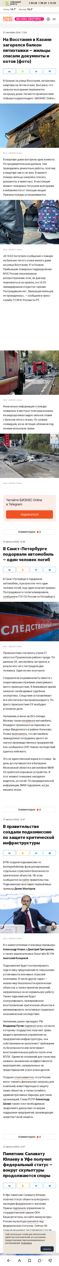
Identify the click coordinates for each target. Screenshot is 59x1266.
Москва (22, 9)
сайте (25, 879)
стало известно (23, 1077)
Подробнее (26, 1243)
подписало (19, 1208)
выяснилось (19, 733)
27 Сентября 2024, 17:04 (15, 32)
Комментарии (29, 531)
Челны (6, 9)
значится (32, 1221)
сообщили (9, 596)
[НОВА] (28, 19)
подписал (30, 1025)
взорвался (28, 720)
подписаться (29, 514)
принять (47, 1249)
